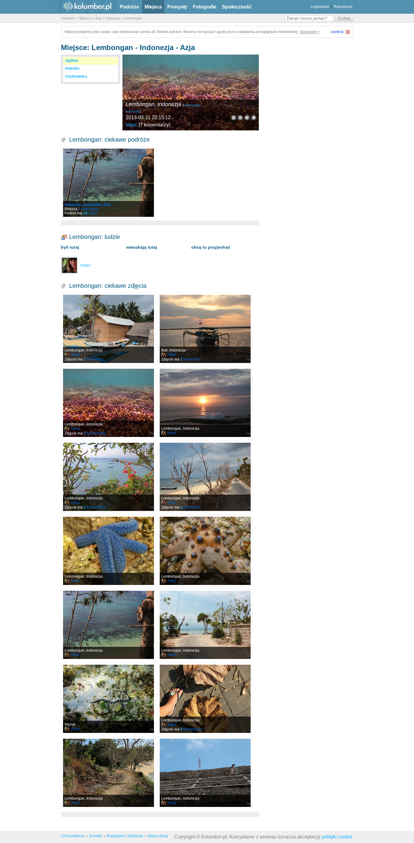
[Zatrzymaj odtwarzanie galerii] (240, 117)
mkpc (131, 124)
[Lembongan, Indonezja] (190, 92)
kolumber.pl (82, 7)
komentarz (94, 359)
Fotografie (204, 6)
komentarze (95, 507)
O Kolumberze (73, 836)
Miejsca (153, 6)
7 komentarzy (154, 124)
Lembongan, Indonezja (153, 104)
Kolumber (68, 18)
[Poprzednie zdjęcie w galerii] (253, 117)
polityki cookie (337, 836)
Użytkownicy (76, 76)
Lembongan (133, 18)
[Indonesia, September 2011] (108, 183)
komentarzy (95, 433)
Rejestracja (343, 7)
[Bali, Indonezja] (205, 329)
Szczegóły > (310, 32)
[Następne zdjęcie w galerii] (247, 117)
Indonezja (113, 18)
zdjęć (90, 213)
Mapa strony (158, 836)
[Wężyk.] (108, 699)
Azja (98, 18)
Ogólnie (71, 61)
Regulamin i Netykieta (125, 836)
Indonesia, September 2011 (88, 205)
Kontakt (95, 836)
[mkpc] (69, 265)
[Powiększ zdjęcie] (233, 117)
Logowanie (320, 7)
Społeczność (237, 6)
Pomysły (177, 6)
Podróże (129, 6)
